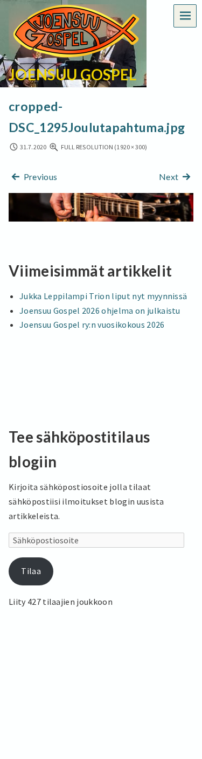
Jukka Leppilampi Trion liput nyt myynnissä (103, 296)
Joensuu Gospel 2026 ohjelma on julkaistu (99, 310)
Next (169, 176)
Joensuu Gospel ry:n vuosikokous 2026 (92, 324)
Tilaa (31, 570)
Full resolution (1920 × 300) (104, 147)
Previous (39, 176)
